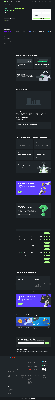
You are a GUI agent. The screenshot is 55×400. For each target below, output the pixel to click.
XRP (23, 249)
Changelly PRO (18, 369)
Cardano (24, 252)
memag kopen (46, 351)
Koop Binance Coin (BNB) (24, 379)
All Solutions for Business (30, 363)
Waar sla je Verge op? (8, 45)
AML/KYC (35, 369)
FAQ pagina (20, 214)
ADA (34, 252)
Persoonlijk (12, 1)
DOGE (34, 242)
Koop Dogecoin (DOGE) (44, 378)
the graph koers (19, 351)
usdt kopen (28, 351)
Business (17, 1)
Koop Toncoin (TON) (23, 377)
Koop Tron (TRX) (23, 375)
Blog (37, 1)
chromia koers (40, 351)
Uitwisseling (47, 236)
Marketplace (9, 368)
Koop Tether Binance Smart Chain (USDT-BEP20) (30, 383)
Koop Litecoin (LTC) (10, 380)
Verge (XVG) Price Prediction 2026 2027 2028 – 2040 (23, 327)
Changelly (5, 4)
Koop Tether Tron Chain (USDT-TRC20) (30, 379)
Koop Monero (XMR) (17, 377)
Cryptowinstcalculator (11, 371)
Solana (23, 258)
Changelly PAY (30, 366)
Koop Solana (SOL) (17, 379)
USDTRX (34, 246)
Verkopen (9, 365)
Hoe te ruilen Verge (7, 40)
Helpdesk (23, 364)
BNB (34, 262)
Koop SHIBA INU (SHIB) (44, 376)
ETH (34, 236)
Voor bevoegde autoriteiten (36, 366)
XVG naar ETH (19, 119)
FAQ (39, 1)
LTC (34, 239)
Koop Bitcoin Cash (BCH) (37, 381)
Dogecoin (24, 242)
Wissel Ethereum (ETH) (10, 390)
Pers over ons (17, 366)
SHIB (34, 255)
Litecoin (24, 239)
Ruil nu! (19, 191)
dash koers (24, 351)
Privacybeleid (36, 364)
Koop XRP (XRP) (17, 375)
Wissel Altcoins (10, 393)
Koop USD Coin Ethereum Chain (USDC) (37, 376)
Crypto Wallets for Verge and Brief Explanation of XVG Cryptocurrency (41, 328)
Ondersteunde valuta (18, 364)
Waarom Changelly (7, 41)
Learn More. (28, 398)
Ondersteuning (43, 1)
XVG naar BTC (24, 119)
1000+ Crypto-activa (9, 4)
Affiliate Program (29, 368)
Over (16, 362)
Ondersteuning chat (27, 214)
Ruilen (9, 362)
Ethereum (24, 236)
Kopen (9, 364)
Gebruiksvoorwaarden (37, 362)
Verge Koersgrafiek (7, 36)
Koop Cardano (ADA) (37, 379)
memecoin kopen (34, 351)
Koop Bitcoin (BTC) (10, 376)
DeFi (28, 370)
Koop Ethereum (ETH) (10, 378)
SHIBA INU (24, 255)
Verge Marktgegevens (8, 38)
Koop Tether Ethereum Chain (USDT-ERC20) (30, 376)
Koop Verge (20, 303)
